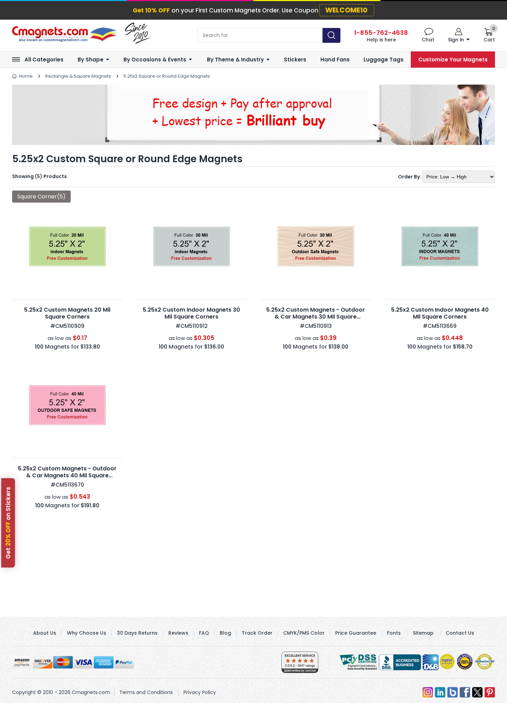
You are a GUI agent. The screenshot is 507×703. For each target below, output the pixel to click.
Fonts (394, 632)
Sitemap (423, 632)
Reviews (178, 632)
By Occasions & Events (154, 59)
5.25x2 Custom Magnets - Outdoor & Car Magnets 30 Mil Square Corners (315, 317)
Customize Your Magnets (453, 59)
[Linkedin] (440, 692)
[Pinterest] (490, 692)
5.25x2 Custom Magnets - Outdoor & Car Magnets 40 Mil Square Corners (67, 475)
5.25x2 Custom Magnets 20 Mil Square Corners (67, 313)
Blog (225, 632)
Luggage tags (384, 59)
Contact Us (460, 632)
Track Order (257, 632)
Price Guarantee (355, 632)
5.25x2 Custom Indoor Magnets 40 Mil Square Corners (440, 313)
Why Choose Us (86, 632)
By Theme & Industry (235, 59)
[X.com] (477, 692)
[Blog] (452, 692)
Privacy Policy (199, 692)
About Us (44, 632)
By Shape (90, 59)
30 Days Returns (137, 632)
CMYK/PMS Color (304, 632)
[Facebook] (465, 692)
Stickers (295, 59)
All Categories (43, 59)
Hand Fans (335, 59)
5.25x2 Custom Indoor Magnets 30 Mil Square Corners (191, 313)
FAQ (204, 632)
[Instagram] (428, 692)
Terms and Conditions (146, 692)
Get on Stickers (8, 523)
